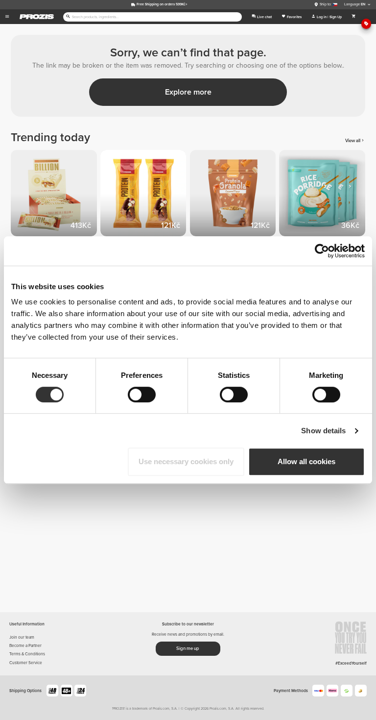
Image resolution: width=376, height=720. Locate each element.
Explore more (188, 92)
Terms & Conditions (27, 653)
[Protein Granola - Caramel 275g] (235, 195)
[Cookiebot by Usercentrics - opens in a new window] (322, 251)
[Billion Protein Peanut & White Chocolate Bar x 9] (55, 195)
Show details (323, 430)
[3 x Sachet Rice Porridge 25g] (324, 195)
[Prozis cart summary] (354, 16)
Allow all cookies (306, 461)
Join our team (21, 637)
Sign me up (187, 648)
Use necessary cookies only (186, 461)
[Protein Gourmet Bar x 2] (145, 195)
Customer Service (25, 662)
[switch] (142, 394)
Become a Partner (25, 645)
